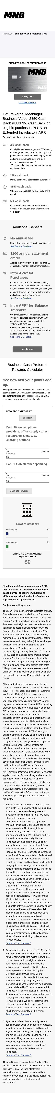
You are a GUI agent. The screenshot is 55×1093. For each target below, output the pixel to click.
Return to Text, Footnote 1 (18, 943)
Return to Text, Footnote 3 (18, 1055)
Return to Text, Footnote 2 (18, 1014)
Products (7, 34)
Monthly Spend (10, 454)
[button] (27, 102)
